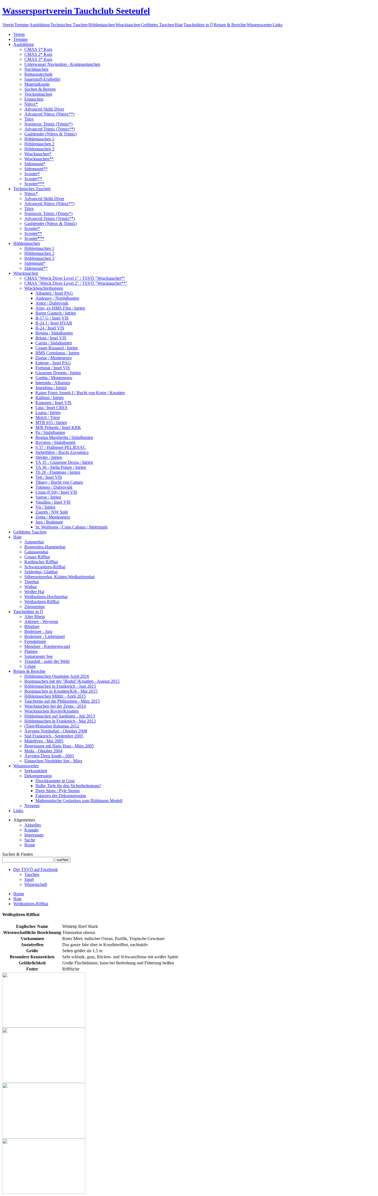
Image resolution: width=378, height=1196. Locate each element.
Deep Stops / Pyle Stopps (57, 790)
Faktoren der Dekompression (60, 795)
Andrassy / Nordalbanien (57, 298)
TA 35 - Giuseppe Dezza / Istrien (64, 462)
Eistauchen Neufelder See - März (53, 760)
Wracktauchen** (39, 158)
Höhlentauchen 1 (39, 139)
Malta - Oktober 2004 (43, 751)
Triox (29, 119)
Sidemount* (34, 163)
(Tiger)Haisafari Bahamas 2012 (51, 726)
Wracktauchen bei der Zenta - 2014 (55, 706)
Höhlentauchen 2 (39, 144)
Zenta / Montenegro (52, 517)
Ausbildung (39, 24)
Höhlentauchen (101, 24)
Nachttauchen (36, 69)
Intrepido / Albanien (52, 382)
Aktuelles (32, 825)
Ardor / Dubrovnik (51, 303)
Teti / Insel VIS (48, 477)
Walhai (30, 586)
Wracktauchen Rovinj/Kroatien (51, 711)
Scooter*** (34, 183)
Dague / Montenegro (53, 357)
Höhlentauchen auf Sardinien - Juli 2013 (59, 716)
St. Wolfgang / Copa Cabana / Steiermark (71, 527)
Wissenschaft (35, 884)
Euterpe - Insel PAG (53, 362)
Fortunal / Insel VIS (52, 367)
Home (29, 844)
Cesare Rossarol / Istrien (56, 348)
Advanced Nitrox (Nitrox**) (49, 114)
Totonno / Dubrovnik (54, 487)
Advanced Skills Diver (44, 109)
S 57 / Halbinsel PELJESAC (60, 447)
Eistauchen (33, 99)
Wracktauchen (127, 24)
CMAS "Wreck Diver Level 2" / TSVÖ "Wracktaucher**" (76, 283)
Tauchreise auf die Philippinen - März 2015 (62, 701)
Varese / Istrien (48, 497)
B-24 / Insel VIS (49, 328)
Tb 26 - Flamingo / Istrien (57, 472)
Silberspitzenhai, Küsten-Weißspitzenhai (59, 576)
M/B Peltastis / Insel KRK (58, 427)
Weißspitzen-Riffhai (41, 601)
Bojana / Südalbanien (54, 333)
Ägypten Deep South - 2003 (49, 755)
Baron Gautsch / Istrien (55, 313)
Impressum (33, 835)
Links (278, 24)
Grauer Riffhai (37, 556)
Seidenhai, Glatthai (41, 571)
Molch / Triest (47, 417)
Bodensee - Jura (38, 631)
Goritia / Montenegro (53, 377)
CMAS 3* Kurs (38, 59)
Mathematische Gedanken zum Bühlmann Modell (78, 800)
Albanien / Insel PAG (54, 293)
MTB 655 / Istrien (51, 422)
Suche (29, 840)
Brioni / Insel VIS (50, 338)
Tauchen (31, 874)
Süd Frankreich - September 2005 (53, 736)
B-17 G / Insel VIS (52, 318)
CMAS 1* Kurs (38, 49)
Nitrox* (31, 104)
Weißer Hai (34, 591)
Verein (8, 24)
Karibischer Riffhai (41, 561)
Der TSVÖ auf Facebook (35, 869)
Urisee (30, 666)
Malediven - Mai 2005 (43, 741)
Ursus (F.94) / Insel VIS (56, 492)
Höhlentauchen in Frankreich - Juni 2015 (60, 686)
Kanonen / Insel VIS (53, 402)
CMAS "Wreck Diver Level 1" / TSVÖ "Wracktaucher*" (74, 278)
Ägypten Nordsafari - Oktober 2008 (55, 731)
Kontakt (31, 830)
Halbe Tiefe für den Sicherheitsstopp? (68, 785)
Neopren (32, 805)
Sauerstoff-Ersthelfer (42, 79)
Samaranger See (38, 656)
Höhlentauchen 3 (39, 148)
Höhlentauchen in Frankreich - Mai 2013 (60, 721)
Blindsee (32, 626)
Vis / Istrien (45, 507)
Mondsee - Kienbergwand (47, 646)
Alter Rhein (34, 616)
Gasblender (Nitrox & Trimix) (50, 134)
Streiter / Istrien (48, 457)
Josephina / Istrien (51, 387)
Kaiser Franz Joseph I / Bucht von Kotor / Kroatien (80, 392)
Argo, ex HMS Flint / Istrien (60, 308)
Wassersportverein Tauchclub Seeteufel (76, 11)
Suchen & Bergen (40, 89)
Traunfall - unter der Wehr (47, 661)
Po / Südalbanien (50, 432)
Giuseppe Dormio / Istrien (58, 372)
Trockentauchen (38, 94)
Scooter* (32, 173)
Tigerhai (31, 581)
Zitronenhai (34, 606)
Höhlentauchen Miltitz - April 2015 (55, 696)
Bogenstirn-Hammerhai (44, 547)
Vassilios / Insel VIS (53, 502)
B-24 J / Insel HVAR (53, 323)
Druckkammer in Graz (55, 780)
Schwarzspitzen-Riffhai (44, 566)
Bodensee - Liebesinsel (44, 636)
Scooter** (33, 178)
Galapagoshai (36, 551)
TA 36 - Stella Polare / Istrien (60, 467)
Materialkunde (37, 84)
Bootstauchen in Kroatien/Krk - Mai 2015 (60, 691)
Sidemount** (36, 168)
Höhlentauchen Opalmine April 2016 (56, 676)
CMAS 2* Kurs (38, 54)
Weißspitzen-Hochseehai (46, 596)
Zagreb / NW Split (51, 512)
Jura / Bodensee (49, 522)
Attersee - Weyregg (41, 621)
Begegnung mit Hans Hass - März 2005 (59, 746)
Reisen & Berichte (230, 24)
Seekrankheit (35, 770)
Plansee (31, 651)
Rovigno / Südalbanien (55, 442)
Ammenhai (34, 542)
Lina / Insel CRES (51, 407)
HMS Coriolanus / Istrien (57, 352)
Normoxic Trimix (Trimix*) (48, 124)
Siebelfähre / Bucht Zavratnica (62, 452)
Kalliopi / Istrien (49, 397)
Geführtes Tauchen (157, 24)
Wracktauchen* (37, 153)
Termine (21, 24)
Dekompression (38, 775)
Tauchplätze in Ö (198, 24)
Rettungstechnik (38, 74)
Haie (179, 24)
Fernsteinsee (35, 641)
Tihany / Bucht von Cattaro (59, 482)
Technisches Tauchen (69, 24)
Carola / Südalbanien (53, 343)
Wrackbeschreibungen (43, 288)
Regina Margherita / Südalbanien (64, 437)
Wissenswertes (259, 24)
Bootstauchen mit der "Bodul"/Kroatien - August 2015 (72, 681)
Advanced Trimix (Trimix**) (49, 129)
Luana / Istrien (48, 412)
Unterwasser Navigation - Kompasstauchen (62, 64)
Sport (29, 879)
